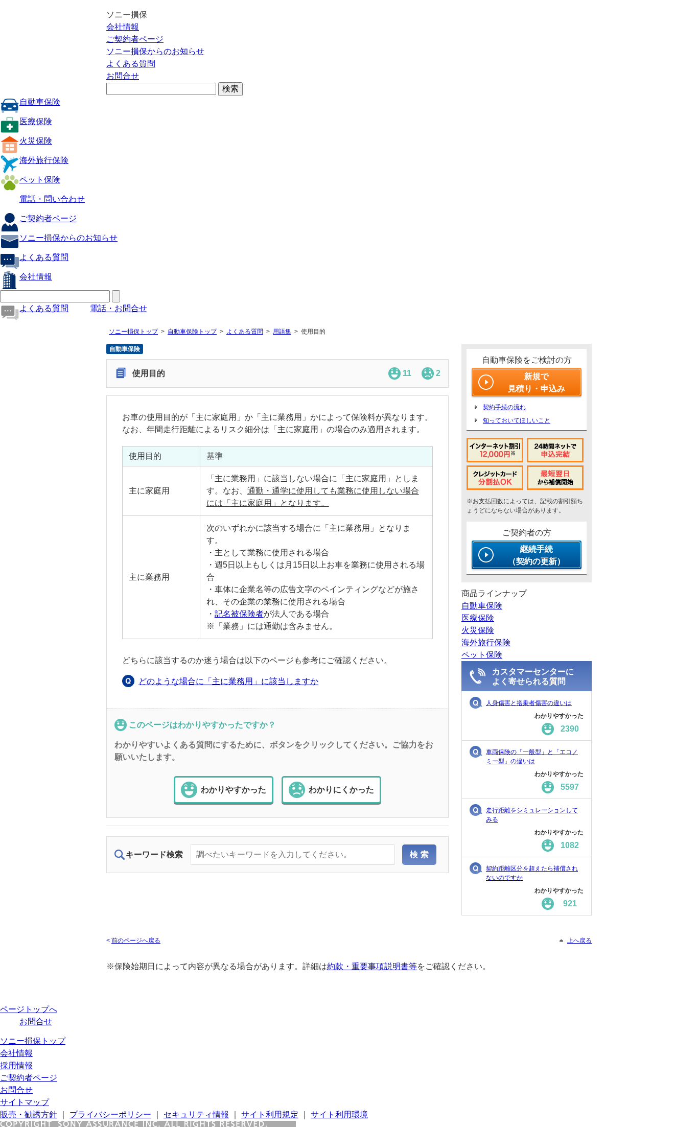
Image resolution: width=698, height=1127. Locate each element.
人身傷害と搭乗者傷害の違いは (529, 703)
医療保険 (35, 121)
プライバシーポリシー (110, 1114)
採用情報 (16, 1065)
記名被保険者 (239, 613)
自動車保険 (39, 102)
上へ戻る (579, 940)
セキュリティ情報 (196, 1114)
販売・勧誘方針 (28, 1114)
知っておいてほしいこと (516, 420)
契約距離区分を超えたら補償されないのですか (532, 873)
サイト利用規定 (269, 1114)
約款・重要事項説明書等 (372, 966)
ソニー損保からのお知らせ (155, 51)
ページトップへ (28, 1009)
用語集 (282, 331)
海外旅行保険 (43, 160)
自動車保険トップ (192, 331)
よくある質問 (130, 63)
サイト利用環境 (339, 1114)
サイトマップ (24, 1102)
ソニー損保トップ (133, 331)
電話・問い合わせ (52, 199)
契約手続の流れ (504, 407)
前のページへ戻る (135, 940)
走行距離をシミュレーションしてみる (532, 815)
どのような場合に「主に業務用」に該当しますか (228, 681)
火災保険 (35, 140)
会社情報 (122, 26)
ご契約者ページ (135, 39)
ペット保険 (39, 179)
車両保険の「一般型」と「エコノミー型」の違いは (532, 756)
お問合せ (122, 76)
